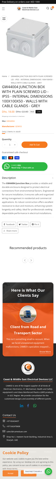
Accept (10, 473)
